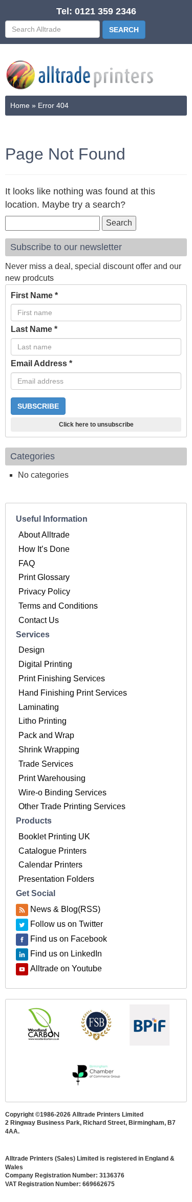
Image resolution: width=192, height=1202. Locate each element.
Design (31, 649)
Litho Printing (42, 721)
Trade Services (45, 764)
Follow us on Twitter (66, 924)
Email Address (41, 363)
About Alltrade (44, 534)
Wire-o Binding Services (62, 792)
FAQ (26, 563)
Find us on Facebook (68, 938)
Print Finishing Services (61, 678)
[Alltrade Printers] (80, 75)
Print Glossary (44, 577)
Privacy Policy (44, 591)
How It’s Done (44, 549)
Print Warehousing (52, 778)
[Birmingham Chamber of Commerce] (96, 1075)
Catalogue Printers (52, 851)
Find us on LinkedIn (66, 953)
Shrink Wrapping (48, 749)
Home (20, 105)
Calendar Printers (50, 864)
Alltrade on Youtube (66, 968)
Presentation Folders (56, 879)
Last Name (34, 329)
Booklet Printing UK (54, 836)
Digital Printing (45, 664)
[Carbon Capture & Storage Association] (43, 1024)
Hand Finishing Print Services (72, 692)
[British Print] (149, 1024)
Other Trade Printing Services (71, 806)
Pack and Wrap (46, 735)
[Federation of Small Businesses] (96, 1024)
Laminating (38, 707)
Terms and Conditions (58, 606)
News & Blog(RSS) (65, 909)
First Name (34, 295)
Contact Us (38, 620)
